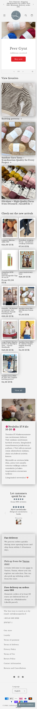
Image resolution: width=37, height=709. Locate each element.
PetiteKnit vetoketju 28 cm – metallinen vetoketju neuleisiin (26, 241)
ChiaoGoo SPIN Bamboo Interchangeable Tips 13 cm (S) (10, 275)
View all (18, 390)
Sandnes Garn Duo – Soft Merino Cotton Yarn (26, 310)
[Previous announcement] (4, 4)
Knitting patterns (11, 119)
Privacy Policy (10, 649)
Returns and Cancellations (15, 668)
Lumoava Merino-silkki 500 (8, 241)
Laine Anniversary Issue (26, 273)
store (28, 568)
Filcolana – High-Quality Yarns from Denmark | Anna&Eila (18, 202)
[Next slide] (23, 71)
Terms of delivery (11, 645)
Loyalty (7, 635)
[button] (4, 15)
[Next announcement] (33, 4)
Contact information (12, 663)
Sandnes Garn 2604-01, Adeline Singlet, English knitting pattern (26, 344)
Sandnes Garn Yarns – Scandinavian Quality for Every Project (18, 160)
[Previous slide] (14, 71)
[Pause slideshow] (33, 71)
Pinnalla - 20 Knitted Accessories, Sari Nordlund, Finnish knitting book (9, 311)
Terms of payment (11, 640)
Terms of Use (9, 654)
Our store (8, 630)
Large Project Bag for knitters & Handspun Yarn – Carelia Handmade (10, 344)
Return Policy (9, 659)
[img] (18, 499)
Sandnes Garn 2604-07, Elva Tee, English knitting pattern (9, 377)
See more (28, 63)
